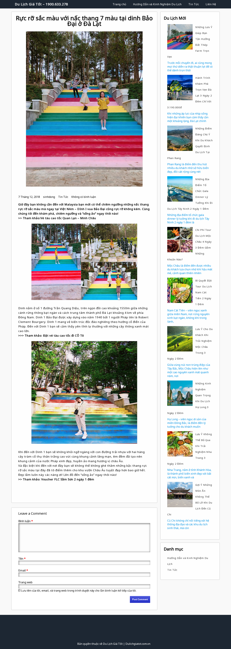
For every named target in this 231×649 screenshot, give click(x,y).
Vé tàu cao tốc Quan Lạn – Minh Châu (68, 218)
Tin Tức (193, 4)
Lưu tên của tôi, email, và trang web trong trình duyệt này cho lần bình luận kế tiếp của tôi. (78, 590)
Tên (22, 558)
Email (23, 570)
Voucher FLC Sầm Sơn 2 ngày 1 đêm (67, 479)
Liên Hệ (211, 4)
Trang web (25, 582)
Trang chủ (119, 4)
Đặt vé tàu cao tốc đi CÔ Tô (63, 335)
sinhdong (49, 197)
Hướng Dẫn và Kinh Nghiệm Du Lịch (157, 4)
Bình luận (25, 521)
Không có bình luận (83, 197)
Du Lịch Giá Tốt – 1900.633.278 (41, 4)
